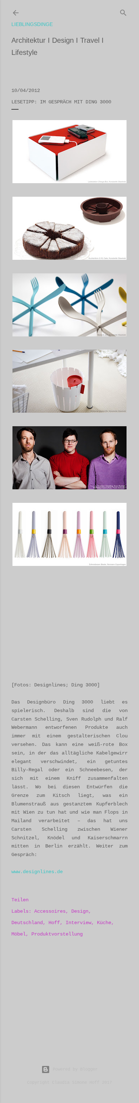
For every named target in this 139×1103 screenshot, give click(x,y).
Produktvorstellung (57, 934)
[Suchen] (123, 11)
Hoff (54, 923)
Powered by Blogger (75, 1069)
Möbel (18, 934)
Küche (104, 923)
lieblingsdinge (32, 24)
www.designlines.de (37, 872)
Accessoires (50, 911)
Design (79, 911)
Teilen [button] (20, 900)
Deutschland (27, 923)
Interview (78, 923)
